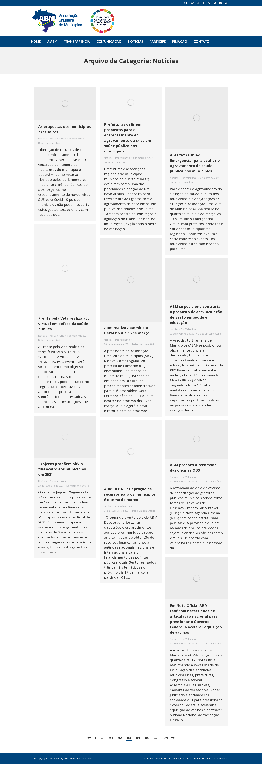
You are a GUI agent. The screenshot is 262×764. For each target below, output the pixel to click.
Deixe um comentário (49, 143)
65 (147, 737)
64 (138, 737)
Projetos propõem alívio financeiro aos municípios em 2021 (62, 469)
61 (111, 737)
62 (120, 737)
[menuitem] (36, 41)
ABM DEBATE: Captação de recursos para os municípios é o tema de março (130, 494)
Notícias (42, 138)
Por (57, 138)
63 (129, 737)
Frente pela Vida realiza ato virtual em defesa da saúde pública (64, 323)
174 (165, 737)
